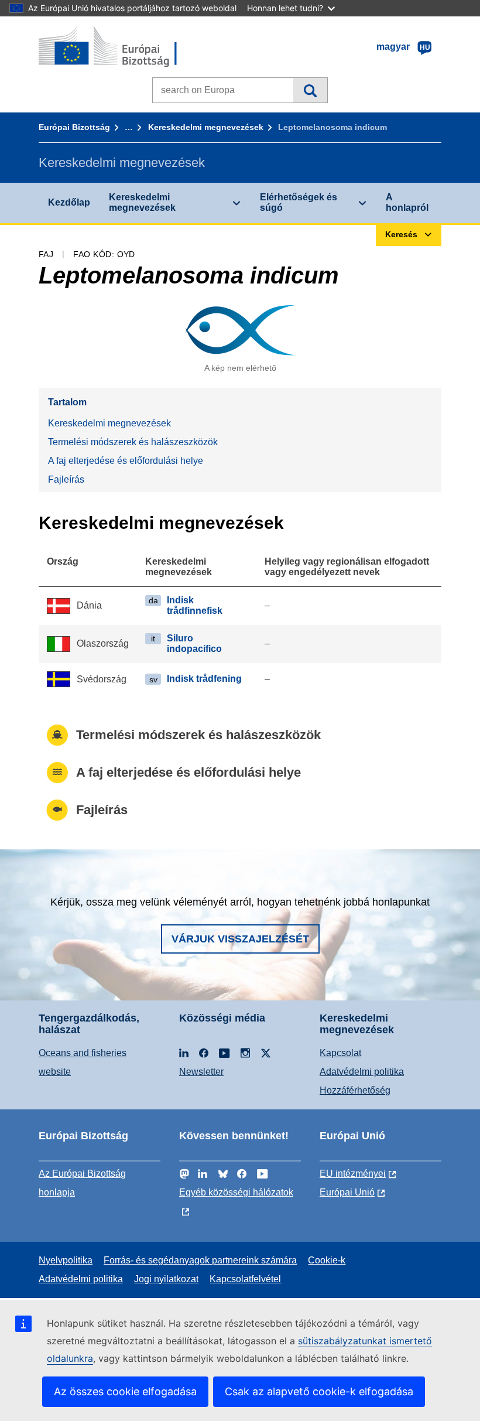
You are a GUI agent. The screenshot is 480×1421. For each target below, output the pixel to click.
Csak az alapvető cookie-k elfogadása (319, 1391)
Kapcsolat (340, 1053)
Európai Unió (347, 1192)
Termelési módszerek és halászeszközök (133, 442)
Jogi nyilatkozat (166, 1279)
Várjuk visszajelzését (240, 939)
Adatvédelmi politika (362, 1072)
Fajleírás (66, 479)
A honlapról (407, 202)
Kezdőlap (69, 202)
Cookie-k (326, 1260)
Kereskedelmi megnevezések (205, 127)
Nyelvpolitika (65, 1260)
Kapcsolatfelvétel (245, 1279)
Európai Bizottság (74, 127)
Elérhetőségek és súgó (298, 202)
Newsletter (201, 1072)
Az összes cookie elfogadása (125, 1391)
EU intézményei (353, 1174)
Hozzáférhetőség (355, 1090)
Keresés (310, 90)
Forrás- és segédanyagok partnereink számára (200, 1260)
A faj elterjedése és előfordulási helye (125, 461)
